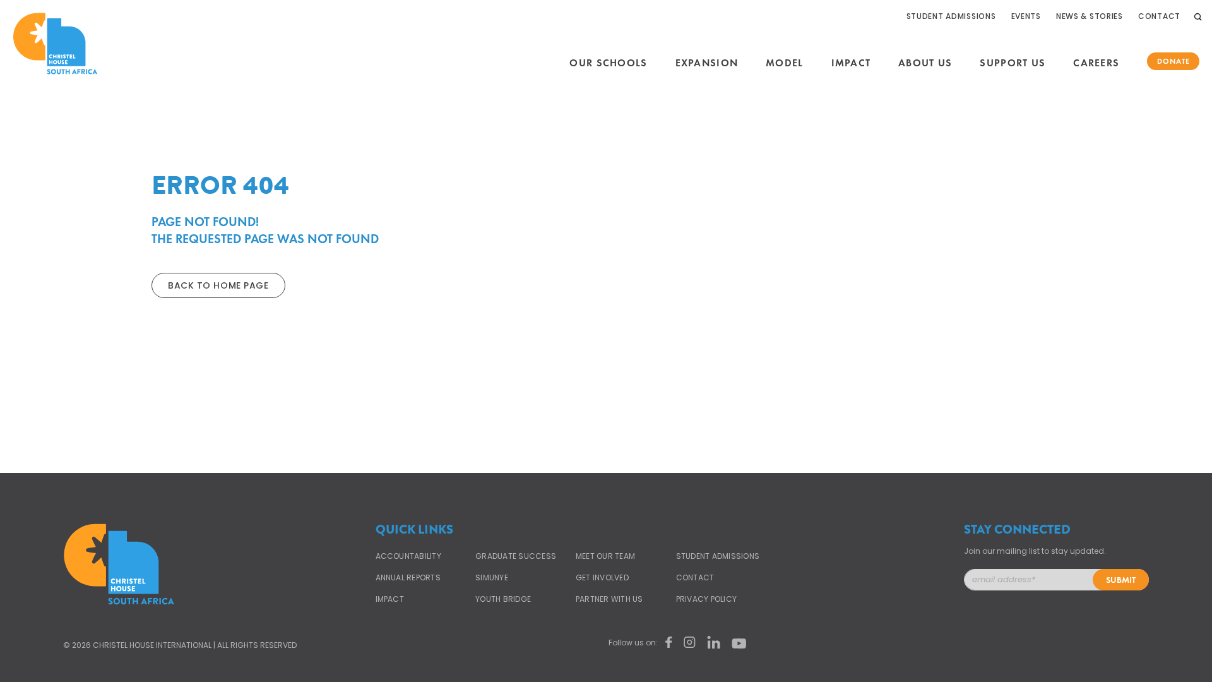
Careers (1096, 63)
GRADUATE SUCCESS (515, 556)
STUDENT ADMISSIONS (717, 556)
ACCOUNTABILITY (408, 556)
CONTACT (695, 577)
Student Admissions (951, 16)
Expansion (707, 63)
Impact (851, 63)
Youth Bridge (503, 599)
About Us (925, 63)
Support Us (1012, 63)
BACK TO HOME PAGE (218, 285)
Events (1026, 16)
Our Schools (608, 63)
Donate (1173, 61)
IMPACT (390, 599)
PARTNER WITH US (609, 599)
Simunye (491, 577)
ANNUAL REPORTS (408, 577)
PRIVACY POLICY (706, 599)
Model (784, 63)
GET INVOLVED (602, 577)
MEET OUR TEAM (605, 556)
